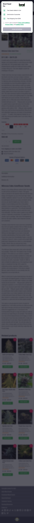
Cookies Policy (20, 24)
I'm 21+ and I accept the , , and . (17, 23)
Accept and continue (17, 29)
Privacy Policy (9, 24)
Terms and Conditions (24, 22)
